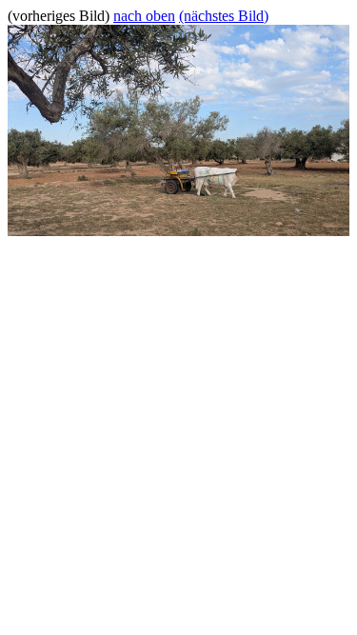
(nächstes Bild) (223, 16)
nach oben (144, 16)
